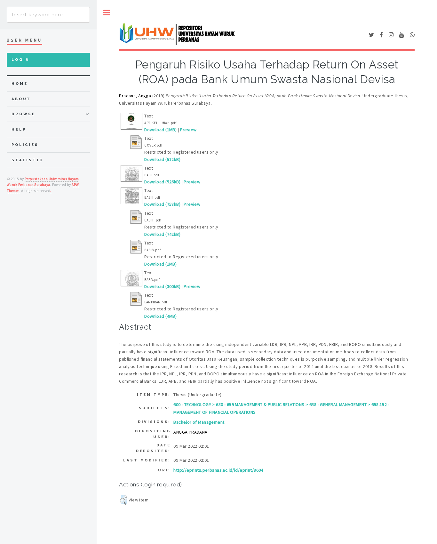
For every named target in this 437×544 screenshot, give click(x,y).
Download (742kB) (162, 234)
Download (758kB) (162, 204)
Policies (25, 145)
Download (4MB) (160, 316)
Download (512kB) (162, 159)
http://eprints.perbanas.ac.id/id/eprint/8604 (218, 470)
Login (21, 60)
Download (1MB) (160, 129)
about (21, 99)
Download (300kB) (162, 286)
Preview (188, 129)
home (20, 84)
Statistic (27, 160)
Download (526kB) (162, 182)
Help (19, 129)
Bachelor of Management (198, 422)
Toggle (107, 12)
